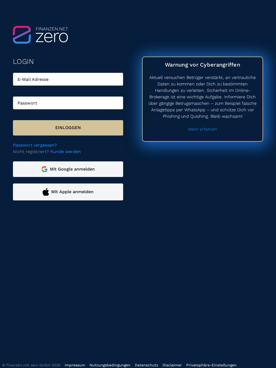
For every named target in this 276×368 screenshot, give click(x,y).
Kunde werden (65, 151)
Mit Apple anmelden (72, 191)
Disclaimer (172, 365)
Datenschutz (146, 365)
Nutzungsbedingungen (109, 365)
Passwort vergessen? (35, 145)
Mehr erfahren (202, 129)
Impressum (75, 365)
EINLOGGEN (68, 127)
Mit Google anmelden (72, 169)
